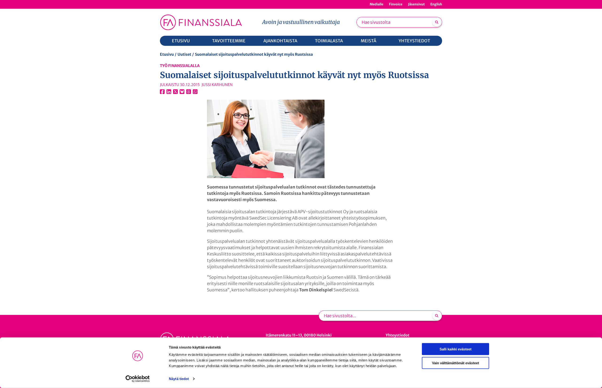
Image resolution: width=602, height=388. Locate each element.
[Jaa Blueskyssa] (182, 91)
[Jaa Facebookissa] (162, 91)
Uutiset (184, 54)
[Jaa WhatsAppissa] (195, 91)
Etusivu (167, 54)
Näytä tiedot (179, 379)
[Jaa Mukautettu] (188, 91)
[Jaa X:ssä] (175, 91)
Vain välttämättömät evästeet (455, 363)
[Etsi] (436, 22)
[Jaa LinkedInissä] (168, 91)
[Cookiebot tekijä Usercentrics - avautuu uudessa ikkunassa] (137, 378)
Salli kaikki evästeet (455, 349)
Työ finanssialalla (180, 65)
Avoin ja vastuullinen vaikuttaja (301, 22)
